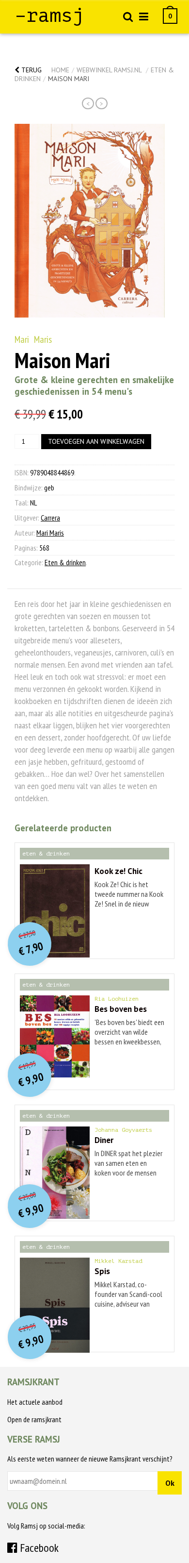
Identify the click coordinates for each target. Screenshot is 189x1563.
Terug (30, 70)
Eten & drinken (65, 562)
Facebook (38, 1547)
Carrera (50, 517)
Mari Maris (33, 339)
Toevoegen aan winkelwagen (96, 441)
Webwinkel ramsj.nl (109, 70)
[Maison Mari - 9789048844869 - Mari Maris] (90, 221)
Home (60, 70)
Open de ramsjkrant (34, 1419)
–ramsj (49, 15)
